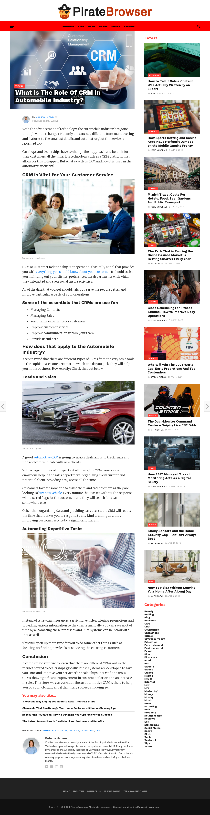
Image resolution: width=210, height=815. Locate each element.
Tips (97, 730)
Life (146, 688)
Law (147, 685)
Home (66, 791)
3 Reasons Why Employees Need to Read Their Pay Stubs (58, 701)
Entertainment (153, 645)
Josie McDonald (159, 150)
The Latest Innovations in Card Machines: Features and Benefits (63, 721)
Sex (146, 721)
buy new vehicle (50, 493)
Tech (147, 737)
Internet (149, 681)
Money (148, 694)
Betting (149, 614)
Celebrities (151, 629)
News (91, 26)
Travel (148, 746)
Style (147, 734)
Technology (87, 730)
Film (147, 654)
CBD (147, 626)
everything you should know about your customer (73, 272)
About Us (78, 791)
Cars (81, 26)
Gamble (149, 666)
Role (76, 730)
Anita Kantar (157, 264)
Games (103, 26)
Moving (148, 697)
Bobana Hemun (45, 117)
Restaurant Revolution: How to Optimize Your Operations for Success (67, 714)
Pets (147, 709)
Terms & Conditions (135, 791)
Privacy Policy (112, 791)
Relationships (153, 715)
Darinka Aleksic (159, 377)
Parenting (150, 706)
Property (150, 712)
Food (147, 660)
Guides (115, 26)
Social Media (152, 728)
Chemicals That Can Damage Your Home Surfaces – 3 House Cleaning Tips (69, 708)
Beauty (149, 611)
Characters (151, 632)
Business (68, 26)
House (148, 678)
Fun (146, 663)
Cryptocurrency (154, 638)
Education (150, 642)
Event (148, 651)
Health (148, 675)
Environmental (153, 648)
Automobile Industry (55, 730)
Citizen (148, 636)
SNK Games (151, 724)
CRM (70, 730)
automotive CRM (45, 457)
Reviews (129, 26)
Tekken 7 (150, 740)
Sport (148, 731)
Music (148, 700)
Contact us (94, 791)
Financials (150, 657)
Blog (147, 617)
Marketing (151, 691)
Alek (153, 94)
